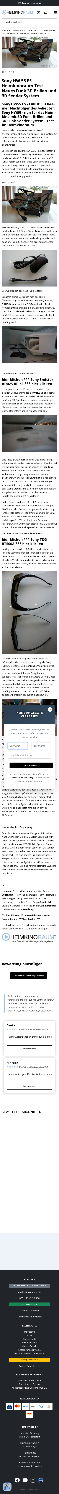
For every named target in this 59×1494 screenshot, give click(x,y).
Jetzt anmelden (31, 765)
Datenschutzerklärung (22, 777)
